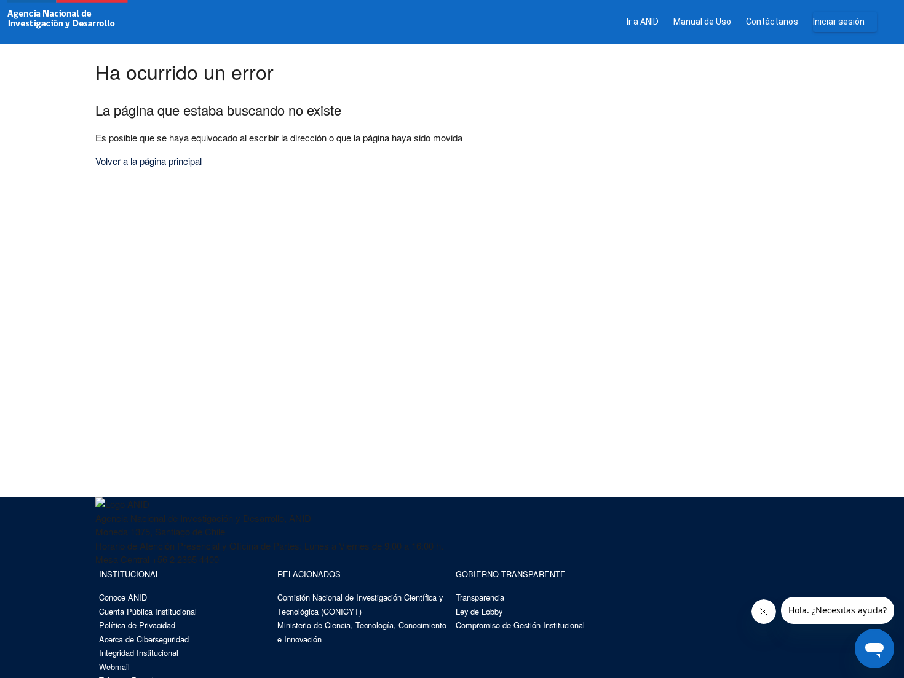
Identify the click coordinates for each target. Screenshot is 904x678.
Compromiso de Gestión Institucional (520, 625)
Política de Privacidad (137, 625)
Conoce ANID (123, 597)
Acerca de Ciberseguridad (144, 639)
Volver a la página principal (148, 160)
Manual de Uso (702, 21)
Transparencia (480, 597)
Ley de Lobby (479, 611)
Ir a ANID (643, 21)
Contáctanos (772, 21)
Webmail (114, 666)
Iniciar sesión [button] (839, 21)
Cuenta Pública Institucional (148, 611)
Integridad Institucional (138, 652)
